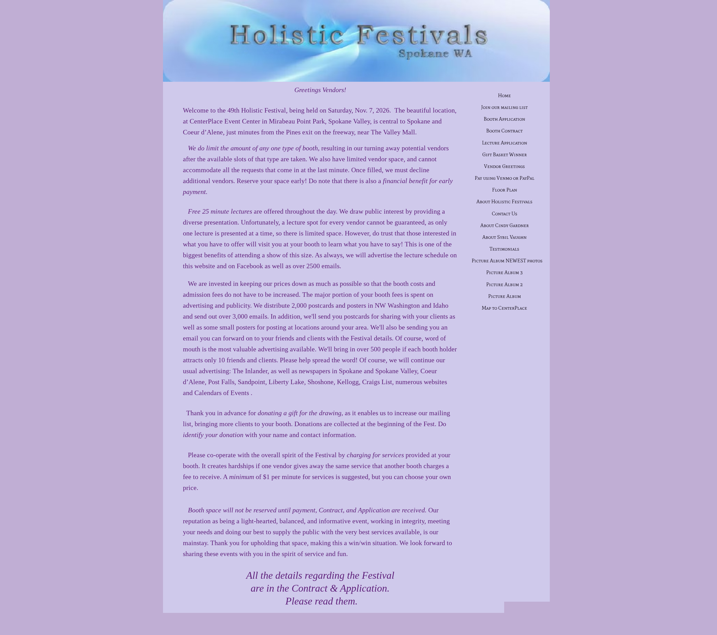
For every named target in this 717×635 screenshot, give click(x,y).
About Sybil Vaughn (504, 237)
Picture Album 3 (504, 272)
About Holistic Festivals (504, 202)
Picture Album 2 (504, 284)
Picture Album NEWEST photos (507, 261)
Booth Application (504, 119)
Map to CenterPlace (504, 308)
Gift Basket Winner (504, 154)
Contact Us (504, 214)
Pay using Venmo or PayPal (504, 178)
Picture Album (504, 296)
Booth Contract (504, 131)
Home (504, 95)
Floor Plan (504, 190)
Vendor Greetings (504, 166)
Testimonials (504, 249)
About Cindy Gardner (504, 225)
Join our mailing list (504, 107)
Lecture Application (504, 143)
